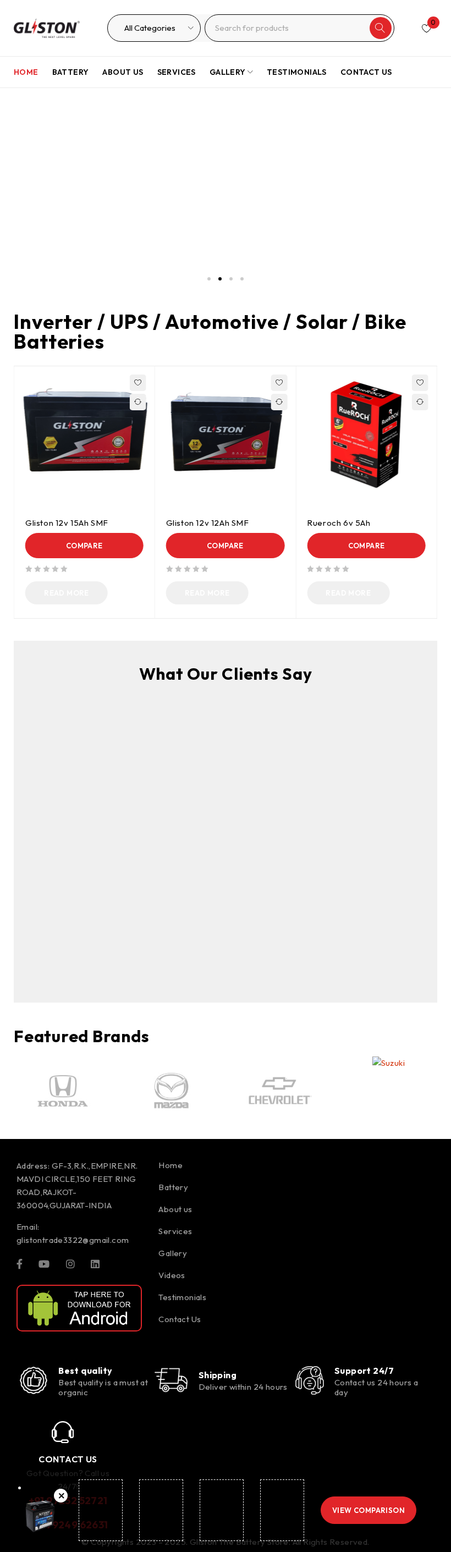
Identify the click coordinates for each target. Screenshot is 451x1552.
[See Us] (70, 1263)
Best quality (85, 1370)
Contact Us (179, 1319)
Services (175, 1231)
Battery (173, 1187)
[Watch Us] (44, 1263)
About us (175, 1209)
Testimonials (182, 1297)
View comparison (368, 1510)
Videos (171, 1275)
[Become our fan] (19, 1263)
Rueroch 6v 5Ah (338, 523)
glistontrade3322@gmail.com (72, 1240)
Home (170, 1165)
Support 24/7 (364, 1370)
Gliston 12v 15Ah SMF (66, 523)
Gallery (172, 1253)
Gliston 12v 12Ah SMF (207, 523)
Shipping (218, 1374)
